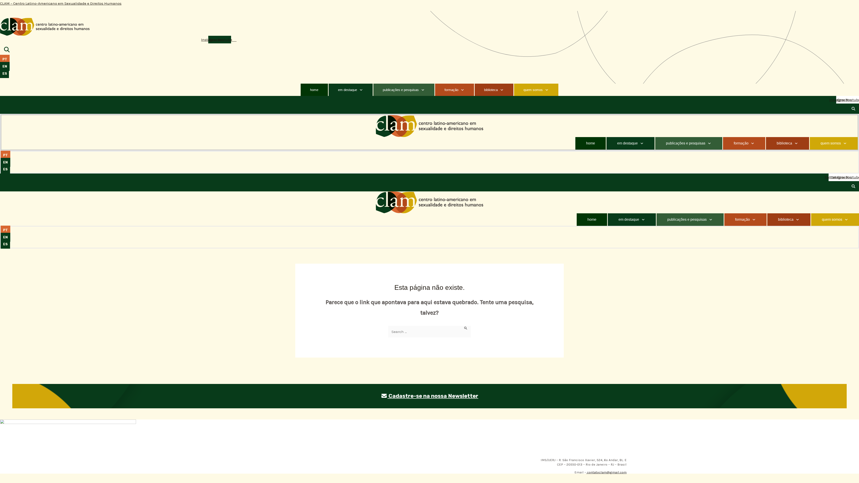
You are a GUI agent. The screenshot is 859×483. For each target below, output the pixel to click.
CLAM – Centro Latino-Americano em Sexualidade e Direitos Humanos (60, 3)
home (314, 90)
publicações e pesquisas (401, 90)
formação (451, 90)
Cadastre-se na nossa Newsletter (432, 396)
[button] (351, 90)
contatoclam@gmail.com (606, 472)
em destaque (347, 90)
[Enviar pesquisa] (466, 328)
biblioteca (491, 90)
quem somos (533, 90)
